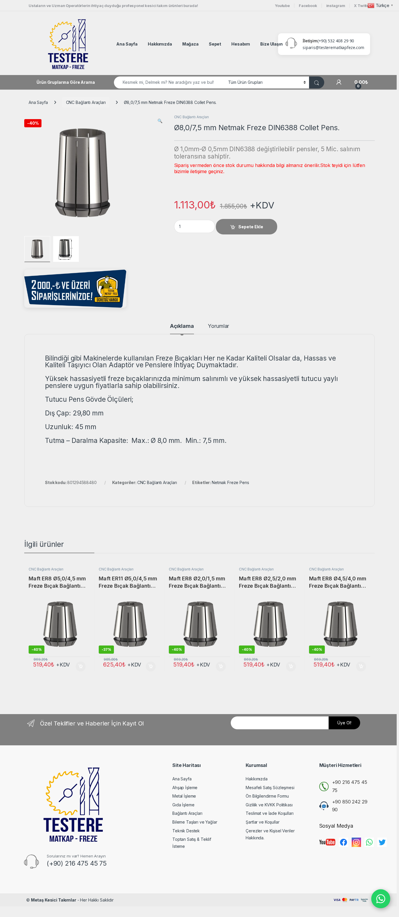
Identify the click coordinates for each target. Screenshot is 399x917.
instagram (335, 5)
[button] (159, 120)
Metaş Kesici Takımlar (53, 899)
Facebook (308, 5)
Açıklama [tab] (182, 326)
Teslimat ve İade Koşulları (269, 813)
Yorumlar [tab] (218, 326)
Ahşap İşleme (184, 787)
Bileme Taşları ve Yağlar (194, 821)
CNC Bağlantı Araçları (86, 102)
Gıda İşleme (183, 804)
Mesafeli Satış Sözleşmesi (270, 787)
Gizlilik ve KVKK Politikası (269, 804)
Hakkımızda (160, 43)
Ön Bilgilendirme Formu (267, 796)
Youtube (282, 5)
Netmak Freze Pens (230, 482)
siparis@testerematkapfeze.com (333, 47)
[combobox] (169, 82)
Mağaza (190, 43)
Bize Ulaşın (271, 43)
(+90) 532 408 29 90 (336, 40)
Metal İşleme (184, 796)
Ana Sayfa (127, 43)
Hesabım (240, 43)
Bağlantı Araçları (187, 813)
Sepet (215, 43)
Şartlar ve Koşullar (262, 821)
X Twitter (362, 5)
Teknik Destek (186, 830)
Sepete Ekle (250, 226)
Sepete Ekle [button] (79, 666)
